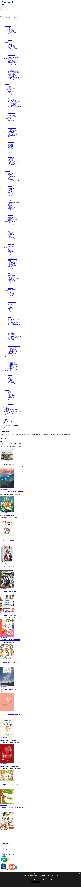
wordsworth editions (11, 135)
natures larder (10, 148)
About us (4, 406)
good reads (10, 129)
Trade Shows (7, 356)
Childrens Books (8, 58)
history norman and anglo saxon (14, 214)
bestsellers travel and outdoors (13, 54)
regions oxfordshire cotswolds (13, 104)
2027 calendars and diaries (12, 343)
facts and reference (11, 176)
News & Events (6, 415)
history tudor (10, 218)
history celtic (10, 206)
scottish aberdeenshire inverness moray (15, 318)
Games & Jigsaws (8, 154)
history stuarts (10, 217)
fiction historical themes (12, 128)
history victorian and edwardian (13, 219)
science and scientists (11, 287)
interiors (9, 235)
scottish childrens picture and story (14, 324)
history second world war (12, 216)
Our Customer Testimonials (10, 413)
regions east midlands (12, 100)
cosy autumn (10, 230)
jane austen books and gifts (13, 130)
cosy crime (10, 122)
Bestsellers (5, 21)
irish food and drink (11, 147)
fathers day (10, 177)
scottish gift (10, 191)
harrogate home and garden (13, 366)
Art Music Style (8, 26)
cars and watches (11, 226)
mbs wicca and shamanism (13, 270)
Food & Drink (8, 136)
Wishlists (2, 11)
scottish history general (12, 333)
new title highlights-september (13, 57)
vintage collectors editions (12, 134)
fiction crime (10, 125)
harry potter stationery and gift (13, 77)
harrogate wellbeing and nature (13, 369)
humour (9, 181)
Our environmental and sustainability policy (13, 411)
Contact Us (5, 423)
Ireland (6, 247)
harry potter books (11, 76)
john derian (10, 166)
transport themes (11, 386)
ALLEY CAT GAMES (7, 540)
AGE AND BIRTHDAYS (7, 515)
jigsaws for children (11, 164)
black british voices (11, 113)
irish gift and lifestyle (11, 252)
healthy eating (10, 146)
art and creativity (11, 31)
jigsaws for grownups (12, 165)
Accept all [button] (35, 882)
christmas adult (10, 87)
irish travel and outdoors (12, 253)
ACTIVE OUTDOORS (7, 464)
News (6, 419)
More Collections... (11, 83)
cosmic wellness (11, 393)
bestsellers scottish (11, 51)
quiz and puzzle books (12, 190)
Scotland (6, 314)
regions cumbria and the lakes (13, 96)
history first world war (12, 209)
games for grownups (11, 163)
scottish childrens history (12, 323)
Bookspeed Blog (8, 422)
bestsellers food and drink (12, 48)
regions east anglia (11, 99)
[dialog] (40, 879)
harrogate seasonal (11, 367)
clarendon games (11, 160)
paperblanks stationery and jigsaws (14, 351)
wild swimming (10, 387)
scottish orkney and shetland (13, 337)
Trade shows (7, 420)
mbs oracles (10, 266)
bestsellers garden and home (13, 49)
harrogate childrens (11, 362)
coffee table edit (11, 229)
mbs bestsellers (10, 261)
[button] (40, 885)
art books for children (12, 32)
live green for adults (11, 115)
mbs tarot (9, 269)
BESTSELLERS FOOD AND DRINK (11, 807)
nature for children (11, 284)
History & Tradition (9, 195)
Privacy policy (5, 843)
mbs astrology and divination (13, 260)
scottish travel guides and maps (13, 383)
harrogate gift (10, 365)
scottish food (10, 150)
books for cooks (11, 142)
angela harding (10, 29)
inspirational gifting (11, 182)
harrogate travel (10, 368)
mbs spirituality (10, 268)
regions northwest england (12, 103)
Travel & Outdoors (8, 370)
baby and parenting (11, 224)
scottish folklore (11, 328)
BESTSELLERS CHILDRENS (9, 784)
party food (9, 149)
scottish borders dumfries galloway (14, 322)
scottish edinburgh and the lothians (14, 325)
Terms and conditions (7, 841)
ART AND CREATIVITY (8, 615)
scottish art (10, 40)
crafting (9, 33)
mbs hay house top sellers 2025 (13, 263)
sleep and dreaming (11, 400)
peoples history (10, 117)
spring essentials (11, 308)
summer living (10, 243)
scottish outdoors (11, 338)
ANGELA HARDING (7, 566)
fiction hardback (11, 127)
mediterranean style (11, 239)
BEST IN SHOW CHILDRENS (10, 766)
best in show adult (11, 45)
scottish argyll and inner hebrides (14, 319)
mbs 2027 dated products (12, 259)
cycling (9, 377)
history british (10, 205)
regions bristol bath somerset (13, 95)
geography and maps (11, 279)
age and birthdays (11, 293)
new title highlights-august (12, 56)
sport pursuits (10, 384)
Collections (5, 22)
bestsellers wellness (11, 55)
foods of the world (11, 145)
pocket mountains (11, 381)
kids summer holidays (12, 80)
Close (6, 23)
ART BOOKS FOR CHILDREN (10, 640)
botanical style (10, 225)
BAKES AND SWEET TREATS (10, 714)
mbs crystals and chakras (12, 262)
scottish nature (10, 288)
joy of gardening (11, 237)
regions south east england (12, 105)
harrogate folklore (11, 363)
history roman (10, 215)
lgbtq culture (10, 114)
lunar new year (10, 303)
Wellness (7, 390)
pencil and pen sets (11, 352)
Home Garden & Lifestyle (10, 221)
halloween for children (12, 75)
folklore (9, 178)
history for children (11, 78)
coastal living (10, 227)
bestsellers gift (10, 50)
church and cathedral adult (12, 201)
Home (4, 19)
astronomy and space (11, 275)
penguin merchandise (12, 131)
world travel (10, 389)
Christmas (7, 84)
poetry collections (11, 132)
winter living (10, 245)
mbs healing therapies (12, 264)
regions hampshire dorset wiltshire (14, 101)
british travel (10, 92)
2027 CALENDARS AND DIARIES (11, 444)
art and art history (11, 30)
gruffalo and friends (11, 74)
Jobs (4, 852)
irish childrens (10, 250)
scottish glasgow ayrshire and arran (14, 332)
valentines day (10, 193)
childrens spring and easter (12, 65)
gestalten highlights (11, 35)
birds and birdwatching (12, 276)
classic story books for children (13, 69)
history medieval (11, 212)
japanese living (10, 236)
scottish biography (11, 321)
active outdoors (10, 374)
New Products (5, 20)
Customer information (9, 421)
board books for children (12, 64)
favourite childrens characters (13, 72)
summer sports (10, 385)
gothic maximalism (11, 234)
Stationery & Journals (9, 340)
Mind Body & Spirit (9, 255)
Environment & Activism (10, 109)
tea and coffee (10, 151)
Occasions (7, 290)
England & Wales (8, 89)
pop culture (10, 38)
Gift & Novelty (8, 171)
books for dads (10, 295)
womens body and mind (12, 405)
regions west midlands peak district (14, 106)
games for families (11, 73)
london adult (10, 93)
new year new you (11, 240)
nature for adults (11, 283)
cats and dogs (10, 174)
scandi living (10, 241)
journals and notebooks (12, 349)
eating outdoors (10, 144)
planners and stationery (12, 353)
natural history (10, 282)
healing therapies (11, 394)
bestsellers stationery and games (13, 52)
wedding (9, 310)
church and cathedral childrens (13, 67)
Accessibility (5, 844)
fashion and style (11, 34)
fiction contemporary (11, 124)
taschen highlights (11, 41)
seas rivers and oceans (12, 289)
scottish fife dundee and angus (13, 327)
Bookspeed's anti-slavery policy (11, 412)
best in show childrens (12, 46)
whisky (9, 153)
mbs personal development (13, 267)
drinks (9, 143)
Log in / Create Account (8, 11)
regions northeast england (12, 102)
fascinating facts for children (13, 71)
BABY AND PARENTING (8, 689)
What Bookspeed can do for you (11, 409)
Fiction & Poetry (8, 118)
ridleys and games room (12, 169)
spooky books (10, 192)
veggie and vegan (11, 152)
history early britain (11, 207)
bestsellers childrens (11, 47)
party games (10, 168)
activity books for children (12, 61)
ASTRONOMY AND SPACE (9, 662)
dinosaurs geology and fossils (13, 70)
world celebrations (11, 312)
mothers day (10, 304)
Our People (7, 410)
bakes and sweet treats (12, 139)
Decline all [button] (45, 882)
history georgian (11, 210)
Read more (47, 876)
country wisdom (11, 203)
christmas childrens (11, 66)
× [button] (79, 873)
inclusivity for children (12, 79)
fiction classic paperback (12, 123)
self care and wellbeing (12, 399)
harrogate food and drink (12, 364)
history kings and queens (12, 211)
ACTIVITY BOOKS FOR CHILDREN (12, 491)
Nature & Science (8, 272)
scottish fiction (10, 133)
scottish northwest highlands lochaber (15, 336)
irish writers (10, 254)
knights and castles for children (13, 81)
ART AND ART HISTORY (8, 591)
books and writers (11, 121)
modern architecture (11, 36)
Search (1, 17)
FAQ (6, 414)
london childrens (11, 94)
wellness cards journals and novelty (14, 355)
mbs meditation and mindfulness (14, 265)
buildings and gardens (12, 200)
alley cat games (10, 158)
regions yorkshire (11, 107)
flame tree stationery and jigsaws (14, 161)
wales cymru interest (11, 108)
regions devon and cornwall (13, 98)
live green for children (12, 116)
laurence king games (11, 167)
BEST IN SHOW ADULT (8, 740)
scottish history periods (12, 334)
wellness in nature (11, 403)
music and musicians (11, 37)
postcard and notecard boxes (13, 354)
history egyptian (11, 208)
